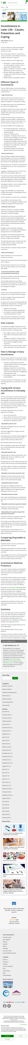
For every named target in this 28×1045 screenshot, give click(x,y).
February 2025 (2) (6, 718)
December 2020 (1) (7, 788)
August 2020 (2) (6, 798)
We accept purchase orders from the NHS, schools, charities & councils (14, 910)
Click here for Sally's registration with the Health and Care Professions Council (12, 661)
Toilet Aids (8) (5, 705)
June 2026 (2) (5, 711)
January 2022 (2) (6, 750)
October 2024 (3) (6, 721)
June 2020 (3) (5, 804)
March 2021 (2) (6, 782)
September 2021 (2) (7, 763)
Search (15, 678)
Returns (5, 946)
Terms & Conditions (8, 966)
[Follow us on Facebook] (5, 1007)
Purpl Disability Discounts (9, 953)
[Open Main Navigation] (1, 2)
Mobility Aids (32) (6, 699)
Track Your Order (7, 950)
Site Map (5, 964)
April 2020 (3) (5, 811)
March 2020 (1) (6, 814)
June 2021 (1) (5, 772)
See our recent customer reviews (14, 922)
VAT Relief (5, 948)
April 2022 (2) (5, 740)
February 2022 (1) (6, 747)
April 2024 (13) (6, 724)
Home (2, 7)
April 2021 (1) (5, 779)
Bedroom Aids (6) (6, 689)
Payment (5, 944)
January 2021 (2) (6, 785)
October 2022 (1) (6, 731)
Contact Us (5, 962)
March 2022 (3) (6, 743)
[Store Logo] (4, 3)
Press (4, 968)
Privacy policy (23, 1024)
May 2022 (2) (5, 737)
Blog (7, 7)
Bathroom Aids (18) (7, 686)
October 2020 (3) (6, 792)
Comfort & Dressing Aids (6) (9, 692)
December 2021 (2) (7, 753)
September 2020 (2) (7, 795)
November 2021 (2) (7, 756)
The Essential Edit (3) (7, 702)
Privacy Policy (6, 971)
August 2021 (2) (6, 766)
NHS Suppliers (6, 939)
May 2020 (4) (5, 808)
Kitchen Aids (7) (6, 695)
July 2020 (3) (5, 801)
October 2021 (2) (6, 759)
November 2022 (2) (7, 727)
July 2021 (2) (5, 769)
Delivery (5, 942)
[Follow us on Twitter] (9, 1007)
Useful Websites (7, 975)
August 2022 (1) (6, 734)
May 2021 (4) (5, 776)
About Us (5, 959)
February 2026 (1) (6, 714)
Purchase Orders (7, 937)
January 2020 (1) (6, 817)
